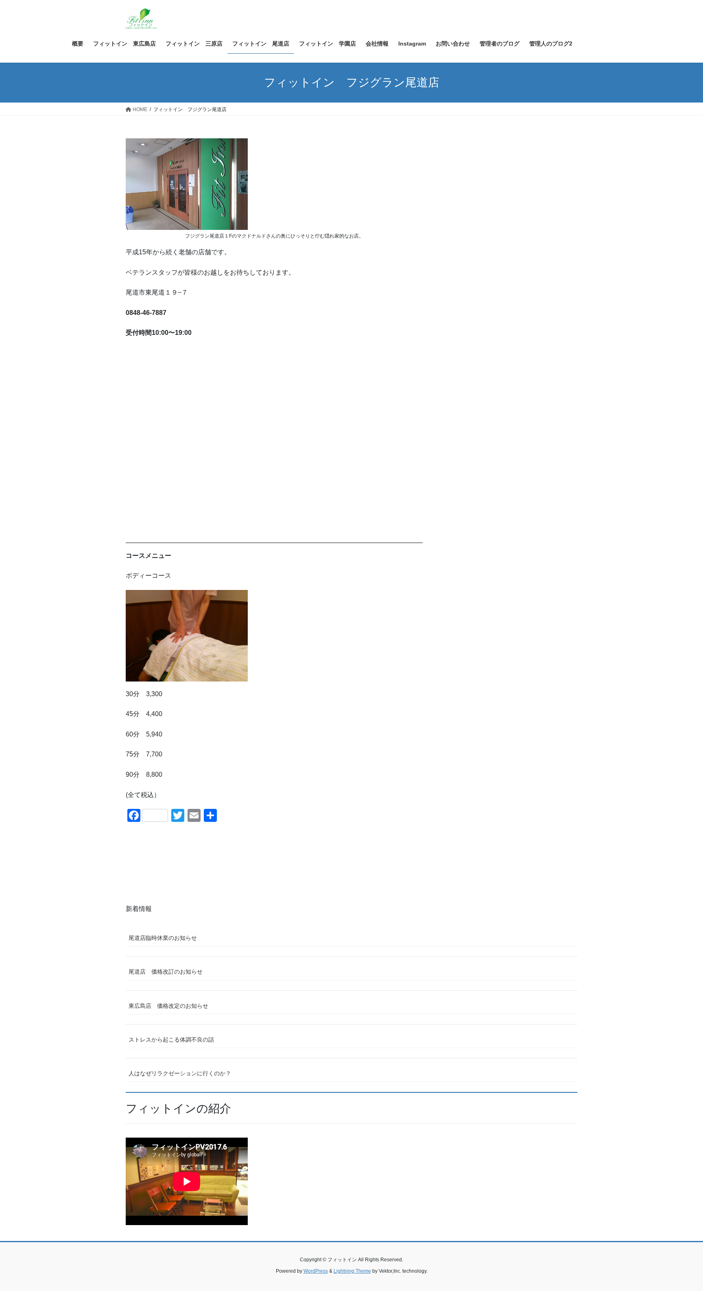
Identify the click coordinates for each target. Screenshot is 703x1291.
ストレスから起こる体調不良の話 (171, 1039)
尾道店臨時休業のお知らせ (163, 938)
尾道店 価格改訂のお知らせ (166, 971)
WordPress (315, 1271)
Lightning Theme (352, 1271)
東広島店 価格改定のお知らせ (168, 1006)
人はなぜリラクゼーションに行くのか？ (180, 1073)
